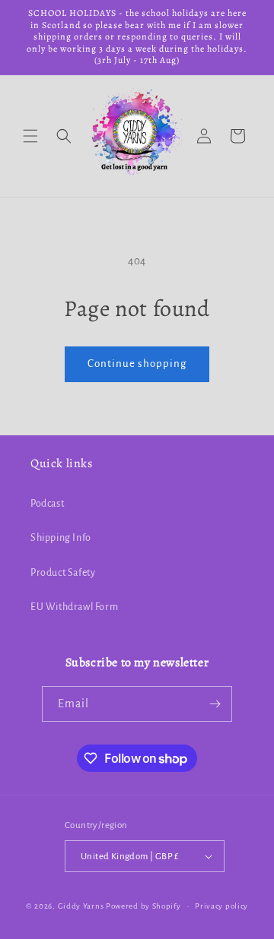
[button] (30, 136)
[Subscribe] (214, 704)
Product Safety (62, 573)
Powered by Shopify (143, 906)
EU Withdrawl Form (74, 607)
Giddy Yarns (81, 906)
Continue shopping (137, 363)
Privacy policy (221, 906)
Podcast (47, 503)
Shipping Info (60, 538)
